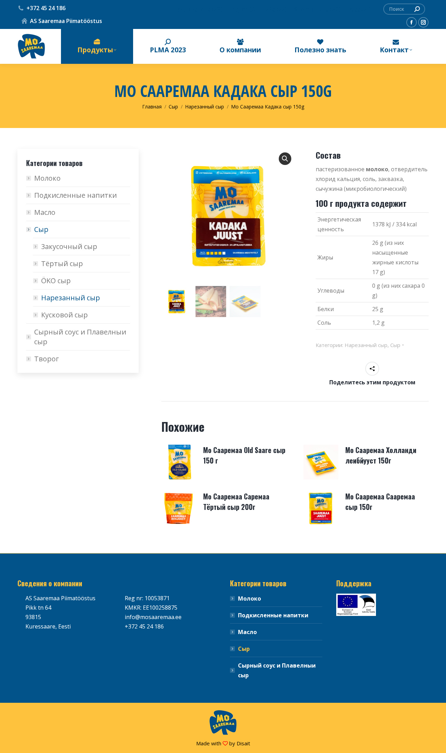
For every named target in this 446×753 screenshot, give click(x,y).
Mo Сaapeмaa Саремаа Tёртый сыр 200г (236, 501)
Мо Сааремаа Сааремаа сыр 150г (380, 501)
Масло (44, 212)
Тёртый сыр (62, 263)
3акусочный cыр (69, 246)
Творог (46, 358)
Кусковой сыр (64, 314)
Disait (243, 743)
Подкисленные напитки (75, 195)
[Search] (417, 9)
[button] (285, 158)
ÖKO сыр (56, 280)
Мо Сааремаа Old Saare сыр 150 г (244, 455)
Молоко (47, 178)
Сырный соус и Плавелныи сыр (80, 336)
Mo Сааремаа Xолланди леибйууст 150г (380, 455)
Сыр (395, 344)
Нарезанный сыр (366, 344)
